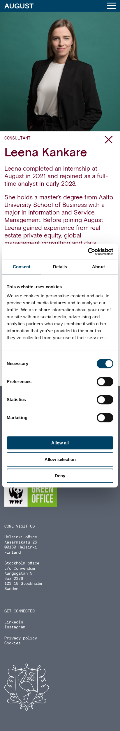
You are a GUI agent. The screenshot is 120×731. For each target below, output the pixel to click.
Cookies (12, 643)
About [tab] (98, 266)
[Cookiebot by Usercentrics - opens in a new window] (87, 251)
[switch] (105, 381)
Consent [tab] (21, 266)
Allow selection (60, 459)
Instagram (14, 627)
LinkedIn (13, 622)
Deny (60, 475)
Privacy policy (20, 638)
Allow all (60, 442)
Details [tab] (60, 266)
